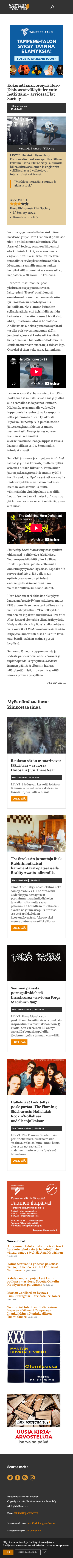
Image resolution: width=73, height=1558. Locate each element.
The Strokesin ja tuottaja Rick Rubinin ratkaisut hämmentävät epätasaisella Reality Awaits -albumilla (36, 866)
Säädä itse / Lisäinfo (27, 1552)
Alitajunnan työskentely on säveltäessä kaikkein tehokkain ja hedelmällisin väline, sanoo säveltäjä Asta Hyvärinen (35, 1249)
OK (8, 1552)
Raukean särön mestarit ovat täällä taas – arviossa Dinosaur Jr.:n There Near (36, 765)
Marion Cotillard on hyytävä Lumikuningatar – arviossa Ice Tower (33, 1294)
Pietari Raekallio (19, 880)
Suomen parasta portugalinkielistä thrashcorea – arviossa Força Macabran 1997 (35, 995)
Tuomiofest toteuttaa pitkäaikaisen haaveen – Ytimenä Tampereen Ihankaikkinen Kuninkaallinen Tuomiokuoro (32, 1312)
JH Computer (33, 1530)
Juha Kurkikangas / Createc (41, 1523)
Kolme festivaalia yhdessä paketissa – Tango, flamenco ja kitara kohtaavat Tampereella (34, 1267)
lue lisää (19, 798)
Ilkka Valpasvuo (19, 106)
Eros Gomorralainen (21, 1009)
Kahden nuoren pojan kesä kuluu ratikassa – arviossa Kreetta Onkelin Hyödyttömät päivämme (33, 1281)
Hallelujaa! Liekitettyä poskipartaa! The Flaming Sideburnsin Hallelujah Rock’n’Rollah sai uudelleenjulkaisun (34, 1112)
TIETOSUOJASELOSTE (26, 1513)
